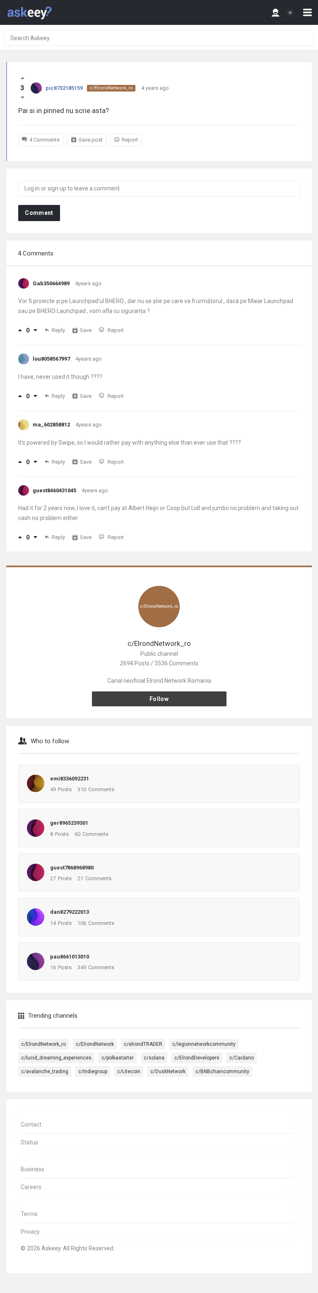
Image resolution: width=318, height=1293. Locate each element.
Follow (159, 699)
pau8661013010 (69, 956)
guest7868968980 (72, 867)
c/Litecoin (128, 1071)
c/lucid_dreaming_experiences (56, 1058)
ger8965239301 (69, 823)
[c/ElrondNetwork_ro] (159, 633)
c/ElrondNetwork (95, 1044)
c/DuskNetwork (168, 1071)
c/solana (154, 1058)
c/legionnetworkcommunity (204, 1044)
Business (32, 1169)
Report (130, 140)
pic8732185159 (64, 88)
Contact (31, 1124)
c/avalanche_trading (44, 1071)
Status (29, 1142)
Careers (31, 1187)
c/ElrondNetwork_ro (111, 88)
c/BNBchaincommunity (222, 1071)
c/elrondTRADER (143, 1044)
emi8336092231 (69, 778)
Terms (29, 1214)
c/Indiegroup (92, 1071)
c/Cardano (241, 1058)
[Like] (20, 330)
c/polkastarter (117, 1058)
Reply (58, 330)
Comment (39, 212)
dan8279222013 (69, 912)
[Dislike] (35, 330)
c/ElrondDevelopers (196, 1058)
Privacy (30, 1231)
